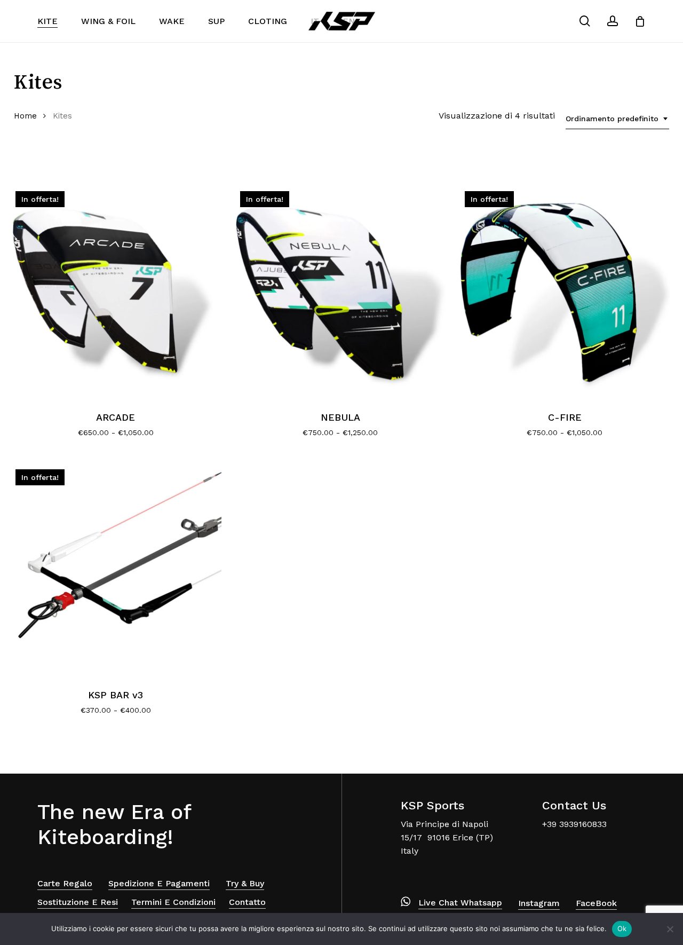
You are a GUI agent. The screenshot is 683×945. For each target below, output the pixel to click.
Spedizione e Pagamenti (159, 883)
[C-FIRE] (564, 291)
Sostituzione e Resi (77, 902)
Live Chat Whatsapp (460, 902)
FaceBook (596, 903)
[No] (669, 929)
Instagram (539, 903)
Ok (622, 928)
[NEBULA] (340, 291)
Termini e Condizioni (173, 902)
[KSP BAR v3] (115, 569)
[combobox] (617, 118)
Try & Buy (245, 883)
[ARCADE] (115, 291)
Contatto (247, 902)
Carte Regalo (64, 883)
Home (25, 116)
